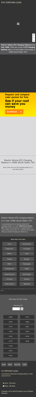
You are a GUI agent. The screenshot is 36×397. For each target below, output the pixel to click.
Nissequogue (26, 264)
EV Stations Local (12, 2)
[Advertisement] (18, 73)
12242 (27, 341)
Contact (13, 383)
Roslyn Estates (9, 284)
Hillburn (9, 264)
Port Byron (9, 279)
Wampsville (27, 284)
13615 (10, 336)
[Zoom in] (33, 35)
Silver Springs (27, 274)
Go (22, 309)
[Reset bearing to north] (33, 40)
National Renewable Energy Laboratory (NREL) (17, 289)
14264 (27, 322)
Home (6, 383)
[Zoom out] (33, 37)
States (6, 386)
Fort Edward (26, 249)
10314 (10, 355)
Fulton (27, 253)
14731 (10, 327)
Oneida (27, 269)
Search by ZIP (18, 305)
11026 (10, 331)
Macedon (26, 259)
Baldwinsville (9, 249)
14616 (27, 331)
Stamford (26, 279)
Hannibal (9, 259)
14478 (10, 346)
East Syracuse (27, 244)
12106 (27, 336)
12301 (27, 327)
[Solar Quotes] (18, 104)
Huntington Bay (9, 269)
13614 (10, 351)
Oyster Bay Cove (9, 274)
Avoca (9, 244)
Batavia (9, 253)
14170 (10, 341)
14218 (10, 322)
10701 (27, 317)
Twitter (13, 386)
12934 (10, 317)
